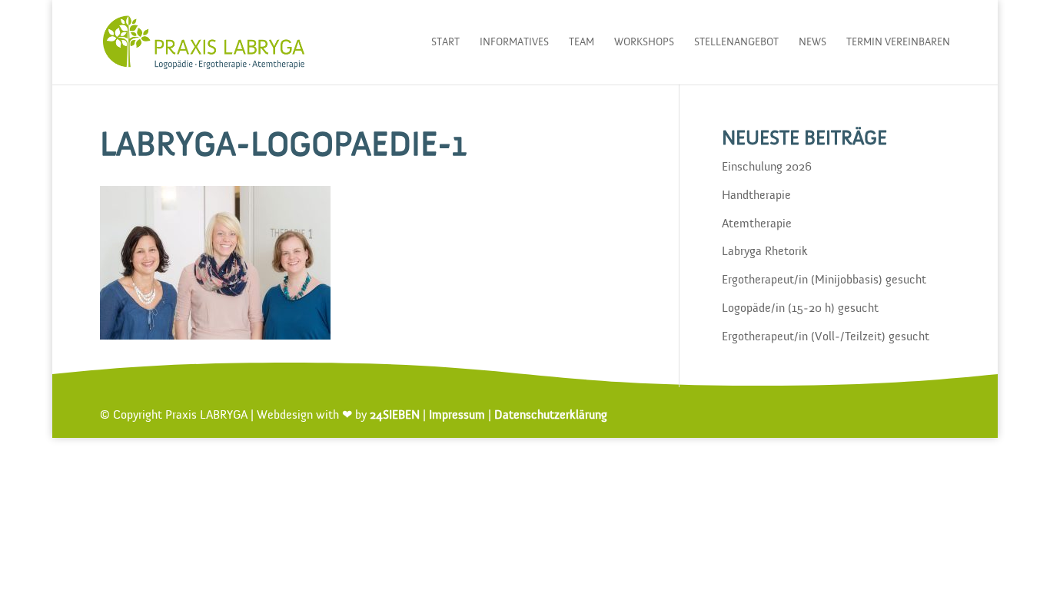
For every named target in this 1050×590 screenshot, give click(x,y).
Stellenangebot (736, 42)
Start (445, 42)
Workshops (644, 42)
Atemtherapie (757, 224)
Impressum (457, 415)
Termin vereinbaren (898, 42)
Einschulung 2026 (767, 167)
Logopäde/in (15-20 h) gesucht (800, 309)
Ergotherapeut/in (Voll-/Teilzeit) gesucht (825, 337)
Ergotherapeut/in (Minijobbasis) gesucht (824, 280)
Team (581, 42)
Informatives (514, 42)
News (812, 42)
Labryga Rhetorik (765, 252)
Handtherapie (756, 196)
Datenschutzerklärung (550, 415)
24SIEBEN (395, 415)
